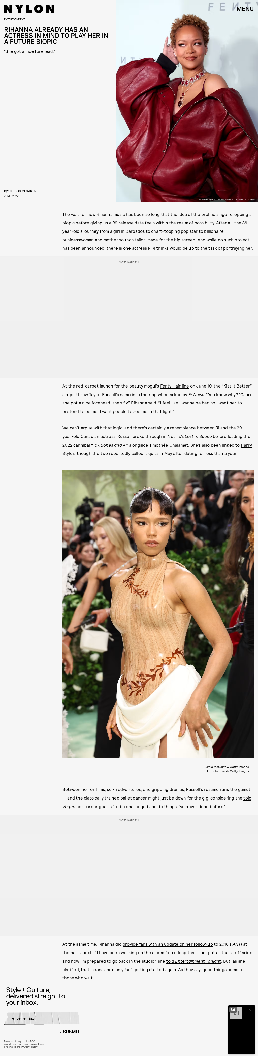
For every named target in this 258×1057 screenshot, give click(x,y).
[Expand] (233, 1010)
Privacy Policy (29, 1046)
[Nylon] (29, 9)
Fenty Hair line (174, 385)
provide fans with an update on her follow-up (168, 943)
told (193, 960)
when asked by (181, 394)
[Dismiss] (250, 1010)
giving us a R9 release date (117, 222)
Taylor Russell (102, 394)
